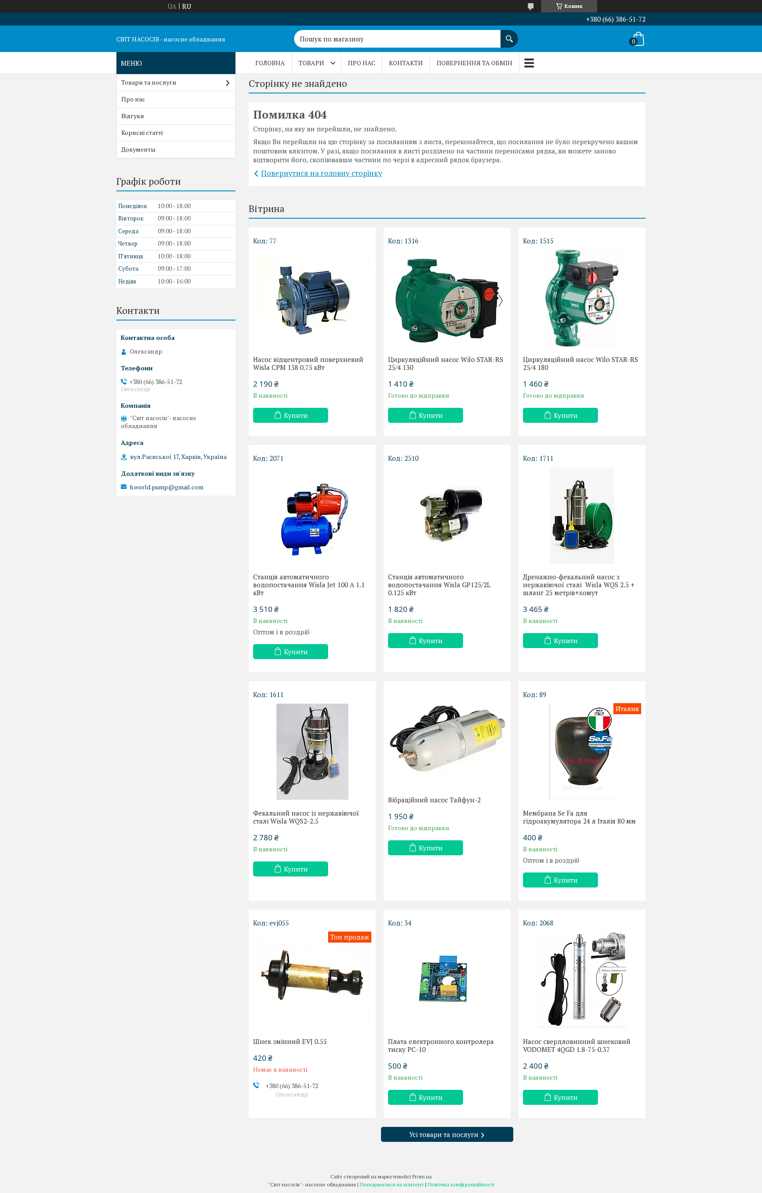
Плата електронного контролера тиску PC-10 (441, 1045)
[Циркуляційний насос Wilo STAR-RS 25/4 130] (447, 298)
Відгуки (132, 116)
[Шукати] (509, 34)
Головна (270, 63)
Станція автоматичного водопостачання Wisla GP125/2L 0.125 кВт (439, 584)
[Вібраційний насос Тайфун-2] (447, 738)
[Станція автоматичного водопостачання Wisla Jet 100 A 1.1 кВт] (312, 515)
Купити (296, 415)
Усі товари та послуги (443, 1134)
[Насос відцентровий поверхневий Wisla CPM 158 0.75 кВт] (312, 298)
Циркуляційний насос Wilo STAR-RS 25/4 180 (580, 363)
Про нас (361, 63)
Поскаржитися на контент (392, 1184)
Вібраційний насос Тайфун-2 (434, 800)
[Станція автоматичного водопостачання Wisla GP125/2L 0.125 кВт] (447, 515)
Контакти (406, 63)
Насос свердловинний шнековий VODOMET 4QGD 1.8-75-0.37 (577, 1045)
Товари (311, 63)
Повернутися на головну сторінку (321, 173)
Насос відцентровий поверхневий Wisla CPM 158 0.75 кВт (308, 363)
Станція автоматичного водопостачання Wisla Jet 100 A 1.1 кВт (309, 584)
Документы (138, 149)
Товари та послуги (148, 82)
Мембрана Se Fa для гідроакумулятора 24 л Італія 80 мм (579, 817)
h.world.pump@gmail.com (166, 487)
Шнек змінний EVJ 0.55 (290, 1041)
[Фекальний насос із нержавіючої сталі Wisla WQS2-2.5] (312, 751)
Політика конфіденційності (461, 1184)
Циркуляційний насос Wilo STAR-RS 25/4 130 (445, 363)
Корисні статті (142, 132)
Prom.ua (422, 1176)
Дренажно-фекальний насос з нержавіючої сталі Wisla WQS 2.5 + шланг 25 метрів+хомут (579, 584)
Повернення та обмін (474, 63)
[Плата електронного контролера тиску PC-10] (447, 980)
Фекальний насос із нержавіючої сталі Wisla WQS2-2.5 (306, 817)
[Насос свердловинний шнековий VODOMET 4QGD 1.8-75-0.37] (582, 980)
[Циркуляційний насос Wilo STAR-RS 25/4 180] (582, 298)
